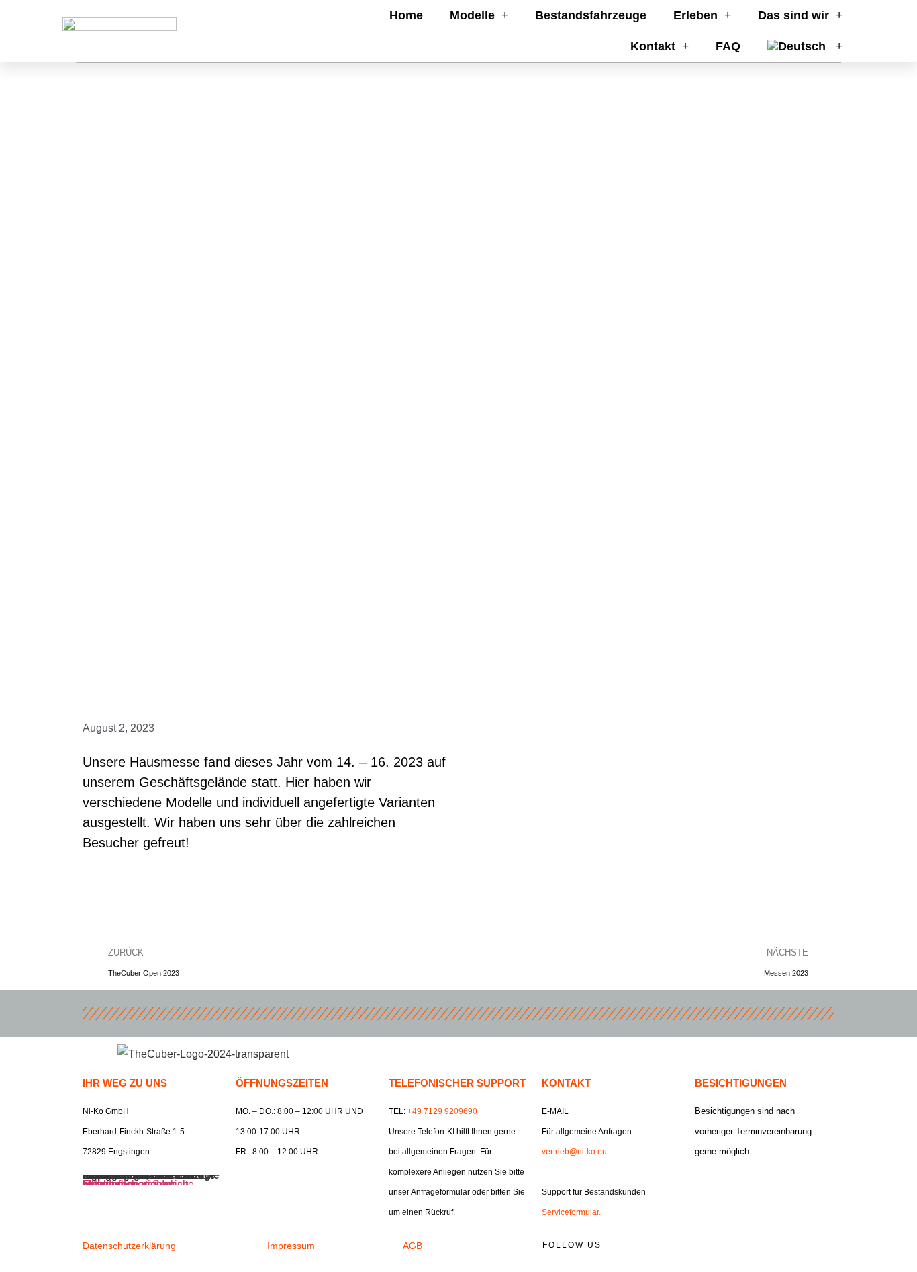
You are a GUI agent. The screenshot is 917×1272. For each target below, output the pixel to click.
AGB (412, 1245)
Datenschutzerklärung (129, 1245)
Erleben (695, 15)
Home (406, 15)
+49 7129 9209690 (442, 1111)
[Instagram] (732, 1249)
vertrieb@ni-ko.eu (574, 1151)
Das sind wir (793, 15)
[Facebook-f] (702, 1249)
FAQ (728, 46)
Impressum (291, 1245)
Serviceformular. (571, 1212)
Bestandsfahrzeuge (590, 15)
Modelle (472, 15)
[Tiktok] (792, 1249)
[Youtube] (762, 1249)
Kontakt (652, 46)
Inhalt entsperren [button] (122, 1184)
